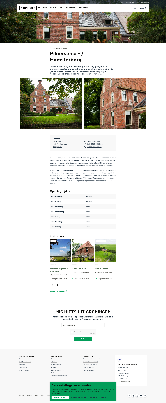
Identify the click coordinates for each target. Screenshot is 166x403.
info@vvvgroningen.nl (125, 381)
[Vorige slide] (52, 285)
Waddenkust (23, 367)
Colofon (42, 395)
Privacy (36, 395)
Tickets (128, 2)
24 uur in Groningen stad (90, 362)
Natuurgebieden (24, 370)
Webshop (121, 2)
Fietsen (53, 359)
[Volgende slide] (58, 285)
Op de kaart (145, 2)
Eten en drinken (56, 364)
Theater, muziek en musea (59, 375)
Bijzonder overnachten (58, 370)
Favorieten (135, 2)
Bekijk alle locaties (57, 291)
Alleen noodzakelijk (78, 397)
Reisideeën (88, 356)
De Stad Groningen (25, 362)
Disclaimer (29, 395)
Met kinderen (55, 373)
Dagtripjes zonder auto (90, 364)
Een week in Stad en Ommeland (92, 359)
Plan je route (57, 147)
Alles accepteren (60, 397)
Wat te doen (56, 356)
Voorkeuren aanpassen (97, 397)
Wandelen (54, 362)
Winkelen (54, 367)
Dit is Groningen (27, 356)
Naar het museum (88, 370)
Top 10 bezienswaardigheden (28, 359)
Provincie (22, 364)
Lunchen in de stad (88, 367)
